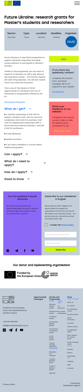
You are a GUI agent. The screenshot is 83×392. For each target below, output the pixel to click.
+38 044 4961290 (10, 321)
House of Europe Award (72, 343)
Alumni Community (71, 318)
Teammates (71, 356)
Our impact (71, 306)
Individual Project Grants (52, 306)
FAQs (69, 365)
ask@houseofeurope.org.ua (15, 325)
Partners (70, 349)
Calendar (70, 361)
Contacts (70, 368)
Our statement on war (72, 310)
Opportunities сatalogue (40, 298)
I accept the (62, 224)
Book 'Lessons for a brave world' (72, 337)
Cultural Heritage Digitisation (53, 345)
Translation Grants (53, 317)
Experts (69, 352)
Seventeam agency (71, 385)
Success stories (72, 314)
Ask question (58, 91)
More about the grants (14, 102)
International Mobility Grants (53, 323)
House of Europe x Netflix (52, 368)
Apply (63, 59)
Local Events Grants (51, 338)
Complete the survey (61, 130)
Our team (70, 323)
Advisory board (72, 326)
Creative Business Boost (52, 361)
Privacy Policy (67, 225)
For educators (61, 307)
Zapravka (52, 373)
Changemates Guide (72, 331)
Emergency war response (53, 353)
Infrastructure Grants (54, 312)
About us (70, 302)
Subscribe (61, 249)
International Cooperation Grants (53, 330)
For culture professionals (62, 312)
